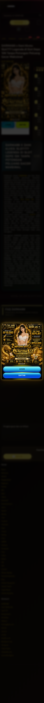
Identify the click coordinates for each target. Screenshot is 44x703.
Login (22, 369)
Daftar (22, 375)
